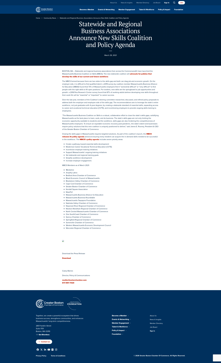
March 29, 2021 (110, 55)
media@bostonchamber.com (74, 280)
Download (66, 258)
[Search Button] (174, 3)
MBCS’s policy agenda (89, 139)
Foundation (178, 10)
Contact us (45, 342)
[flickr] (52, 349)
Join (181, 2)
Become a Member (87, 10)
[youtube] (49, 349)
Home (38, 18)
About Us (113, 3)
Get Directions (44, 334)
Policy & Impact (164, 10)
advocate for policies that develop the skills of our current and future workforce (107, 75)
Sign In (166, 3)
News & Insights (126, 3)
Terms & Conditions (58, 356)
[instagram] (56, 349)
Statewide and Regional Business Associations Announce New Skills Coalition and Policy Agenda (110, 34)
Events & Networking (106, 10)
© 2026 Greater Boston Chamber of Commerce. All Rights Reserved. (159, 355)
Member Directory (142, 3)
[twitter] (41, 349)
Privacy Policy (41, 356)
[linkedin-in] (45, 349)
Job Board (156, 3)
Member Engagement (126, 10)
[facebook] (38, 349)
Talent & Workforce (146, 10)
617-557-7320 (68, 282)
